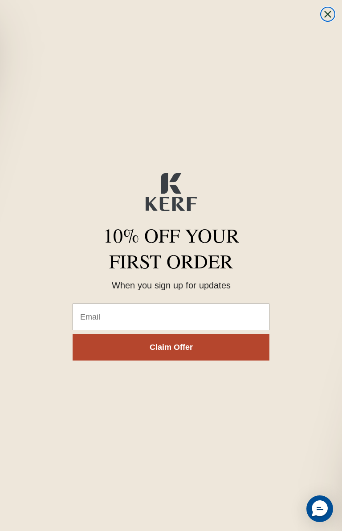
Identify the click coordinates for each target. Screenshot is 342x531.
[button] (319, 508)
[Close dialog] (328, 14)
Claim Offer (171, 347)
